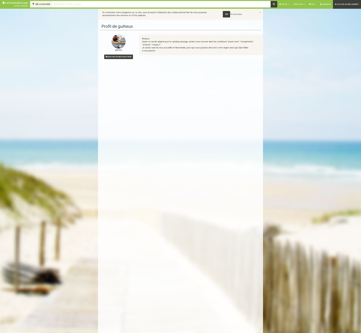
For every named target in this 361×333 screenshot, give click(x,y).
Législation (298, 4)
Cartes (284, 4)
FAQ (312, 4)
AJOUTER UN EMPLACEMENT (348, 4)
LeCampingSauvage (16, 4)
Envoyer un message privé (119, 57)
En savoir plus (236, 14)
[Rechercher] (274, 4)
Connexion (326, 4)
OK (226, 14)
